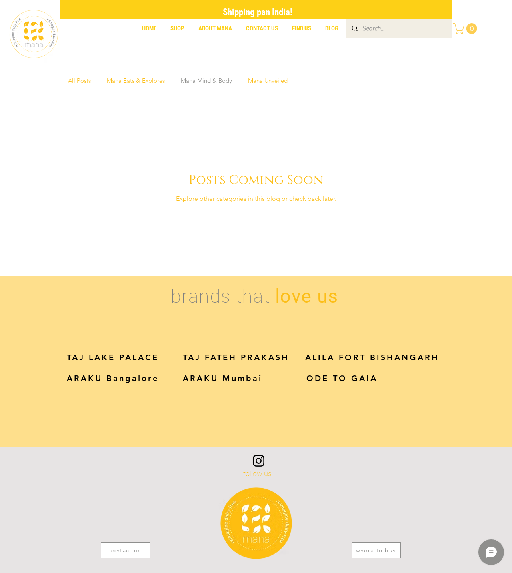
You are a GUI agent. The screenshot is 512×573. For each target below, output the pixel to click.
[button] (466, 28)
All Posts (79, 80)
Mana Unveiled (268, 80)
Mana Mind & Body (206, 80)
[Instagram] (258, 461)
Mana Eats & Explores (136, 80)
